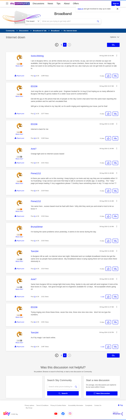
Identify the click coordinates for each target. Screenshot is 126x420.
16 (35, 75)
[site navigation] (7, 4)
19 (35, 163)
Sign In (116, 4)
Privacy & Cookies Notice (58, 405)
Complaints (88, 405)
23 (35, 268)
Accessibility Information (75, 405)
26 (35, 346)
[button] (116, 55)
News (50, 3)
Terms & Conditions (42, 405)
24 (35, 296)
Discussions (38, 3)
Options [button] (113, 37)
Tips (58, 3)
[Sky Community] (20, 3)
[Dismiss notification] (117, 8)
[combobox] (68, 21)
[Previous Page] (57, 45)
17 (35, 113)
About (66, 3)
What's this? (19, 66)
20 (35, 190)
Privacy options (29, 405)
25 (35, 322)
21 (35, 216)
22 (35, 240)
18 (35, 138)
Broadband (63, 14)
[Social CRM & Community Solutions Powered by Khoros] (118, 414)
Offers (76, 3)
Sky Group (29, 408)
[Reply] (115, 76)
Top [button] (121, 405)
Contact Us (97, 405)
